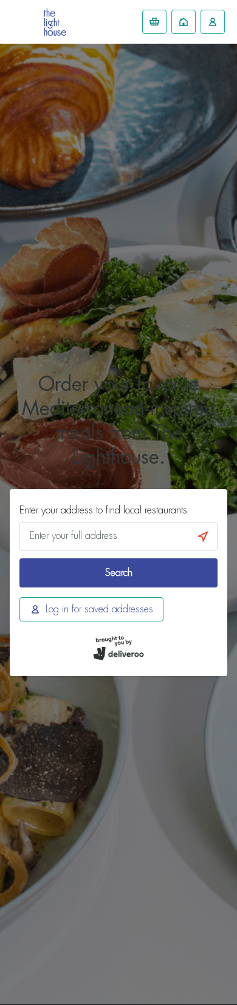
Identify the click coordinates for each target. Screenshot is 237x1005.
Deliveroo (55, 22)
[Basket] (154, 22)
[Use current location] (203, 536)
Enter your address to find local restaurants (103, 510)
